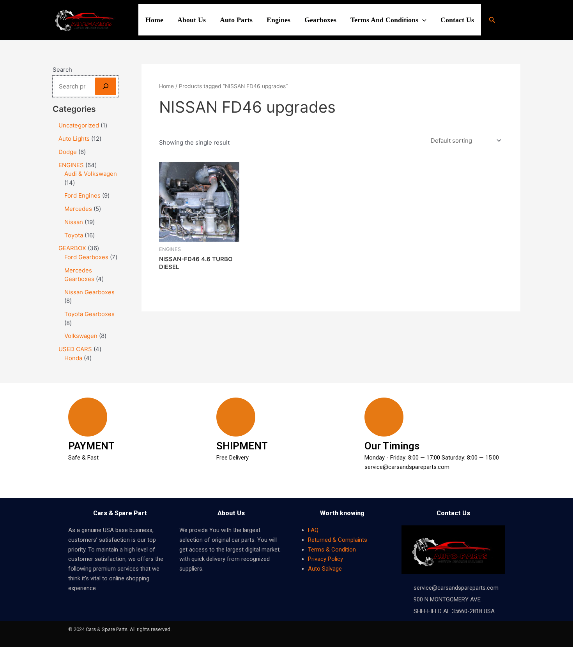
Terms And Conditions (384, 20)
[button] (422, 19)
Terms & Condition (332, 549)
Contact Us (457, 20)
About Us (191, 20)
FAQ (313, 530)
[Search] (105, 86)
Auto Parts (236, 20)
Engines (278, 20)
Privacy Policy (325, 558)
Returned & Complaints (337, 539)
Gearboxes (320, 20)
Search (62, 69)
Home (154, 20)
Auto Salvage (325, 568)
